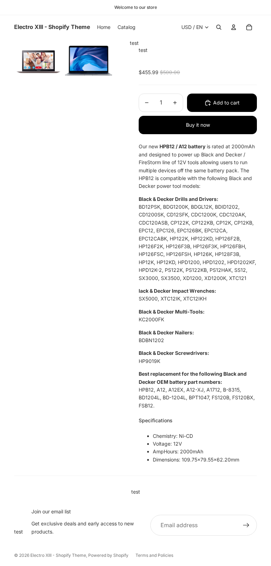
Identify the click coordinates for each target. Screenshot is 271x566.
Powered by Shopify (108, 555)
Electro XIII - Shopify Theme (58, 555)
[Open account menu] (233, 27)
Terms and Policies (154, 555)
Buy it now (198, 125)
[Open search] (219, 27)
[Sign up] (246, 525)
